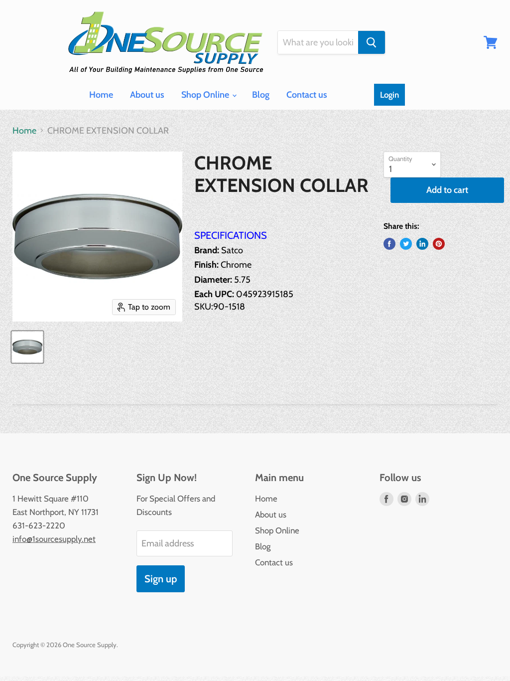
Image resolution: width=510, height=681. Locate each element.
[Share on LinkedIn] (422, 244)
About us (147, 94)
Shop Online (206, 94)
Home (101, 94)
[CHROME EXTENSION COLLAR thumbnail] (27, 347)
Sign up (160, 578)
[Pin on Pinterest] (439, 244)
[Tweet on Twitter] (406, 244)
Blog (260, 94)
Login (389, 95)
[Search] (371, 42)
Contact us (306, 94)
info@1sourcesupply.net (54, 539)
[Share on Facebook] (389, 244)
